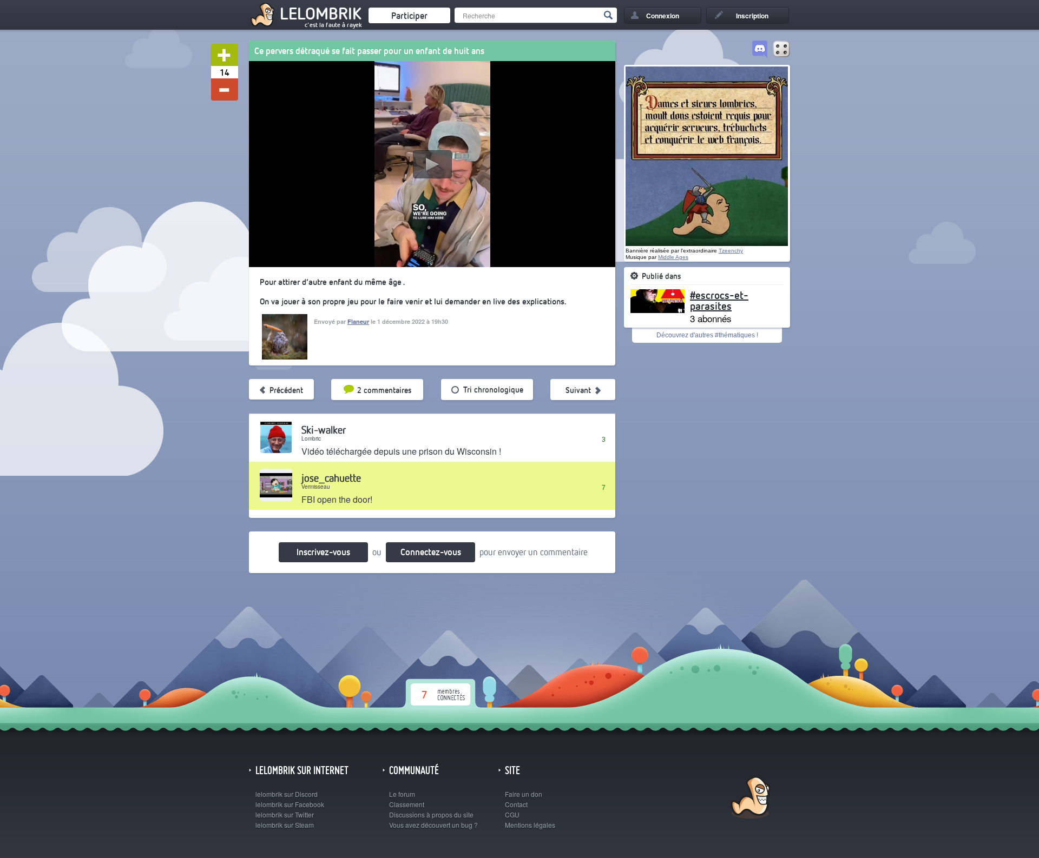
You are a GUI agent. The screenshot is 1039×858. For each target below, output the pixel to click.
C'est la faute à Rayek (333, 25)
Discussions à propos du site (431, 814)
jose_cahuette (331, 477)
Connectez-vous (430, 551)
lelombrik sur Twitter (284, 814)
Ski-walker (323, 429)
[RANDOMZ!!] (781, 50)
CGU (512, 814)
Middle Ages (673, 257)
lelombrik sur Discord (286, 794)
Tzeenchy (731, 251)
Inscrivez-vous (323, 551)
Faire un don (523, 794)
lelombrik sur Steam (284, 824)
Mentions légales (530, 824)
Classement (406, 804)
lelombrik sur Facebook (289, 804)
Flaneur (358, 321)
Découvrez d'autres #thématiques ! (707, 335)
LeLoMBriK (749, 799)
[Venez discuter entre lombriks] (759, 50)
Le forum (402, 794)
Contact (516, 804)
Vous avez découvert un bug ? (433, 824)
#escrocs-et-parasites (719, 300)
